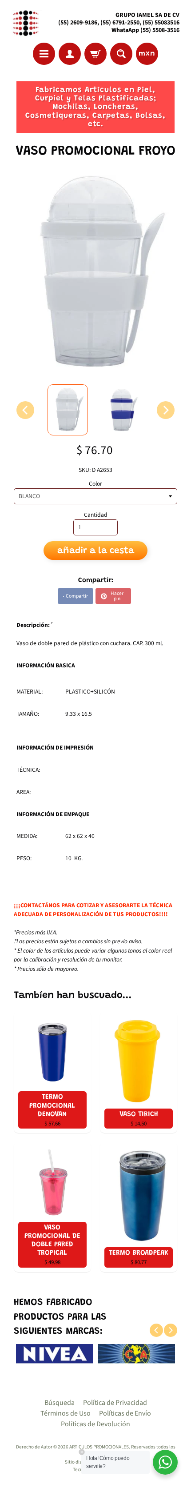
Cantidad (95, 515)
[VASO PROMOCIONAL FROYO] (68, 410)
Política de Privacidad (115, 1403)
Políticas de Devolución (95, 1424)
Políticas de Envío (125, 1413)
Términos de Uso (65, 1413)
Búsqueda (59, 1403)
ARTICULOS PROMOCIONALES (99, 1447)
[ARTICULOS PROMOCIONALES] (24, 23)
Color (95, 483)
